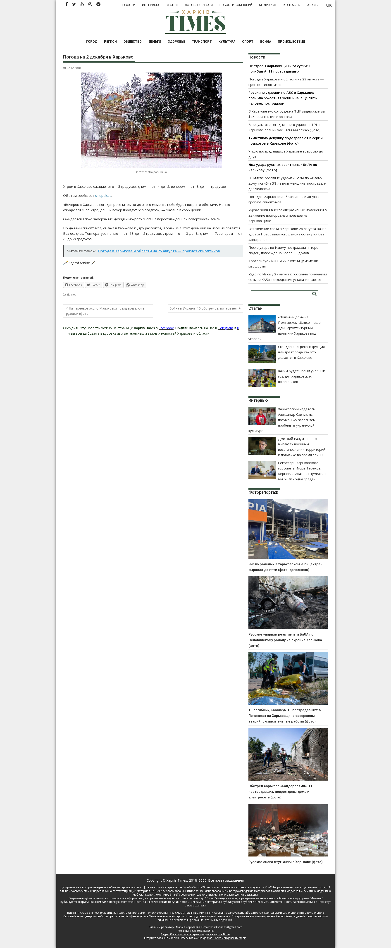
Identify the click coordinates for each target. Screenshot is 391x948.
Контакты (292, 5)
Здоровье (176, 41)
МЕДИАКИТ (268, 5)
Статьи (172, 5)
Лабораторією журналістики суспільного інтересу (277, 913)
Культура (227, 41)
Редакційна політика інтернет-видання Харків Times (195, 934)
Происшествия (291, 41)
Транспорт (202, 41)
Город (91, 41)
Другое (71, 294)
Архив (312, 5)
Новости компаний (235, 5)
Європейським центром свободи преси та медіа (96, 916)
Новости (128, 5)
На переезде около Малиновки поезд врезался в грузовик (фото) (104, 310)
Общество (133, 41)
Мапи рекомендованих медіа (226, 938)
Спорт (247, 41)
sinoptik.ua (103, 195)
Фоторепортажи (198, 5)
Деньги (154, 41)
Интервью (150, 5)
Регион (110, 41)
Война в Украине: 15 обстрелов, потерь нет (203, 308)
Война (265, 41)
